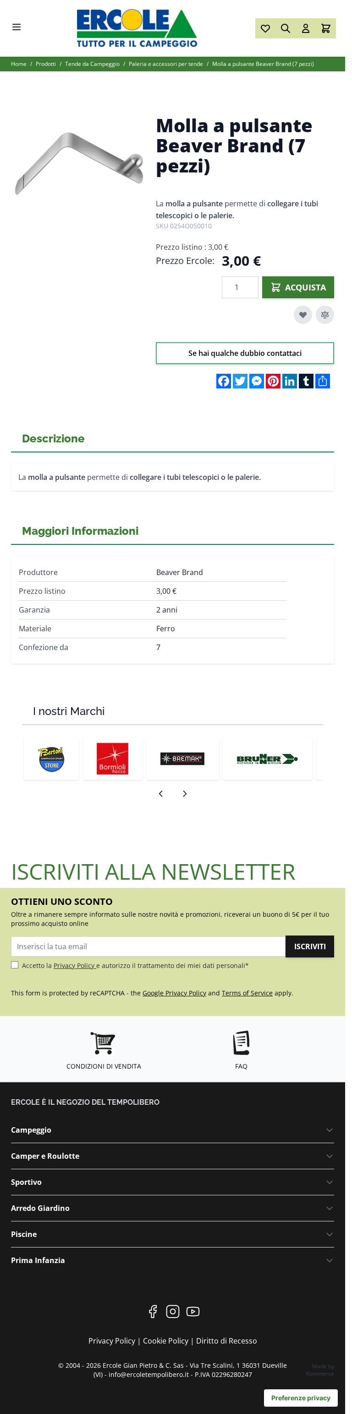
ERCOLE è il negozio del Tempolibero (85, 1102)
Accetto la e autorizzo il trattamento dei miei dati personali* (135, 965)
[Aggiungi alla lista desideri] (303, 315)
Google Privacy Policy (174, 993)
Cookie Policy (166, 1341)
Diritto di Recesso (226, 1341)
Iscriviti (310, 946)
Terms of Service (247, 993)
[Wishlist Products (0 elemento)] (265, 28)
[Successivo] (184, 793)
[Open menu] (16, 27)
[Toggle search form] (285, 28)
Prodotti (46, 64)
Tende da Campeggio (92, 64)
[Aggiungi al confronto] (325, 315)
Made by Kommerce (320, 1369)
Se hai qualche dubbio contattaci (245, 353)
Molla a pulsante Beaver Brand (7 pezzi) (263, 64)
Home (19, 64)
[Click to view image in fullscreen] (79, 164)
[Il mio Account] (306, 28)
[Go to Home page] (139, 28)
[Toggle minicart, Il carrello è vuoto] (326, 28)
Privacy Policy (75, 965)
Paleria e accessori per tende (166, 64)
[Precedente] (160, 793)
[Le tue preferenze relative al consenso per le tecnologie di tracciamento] (301, 1398)
